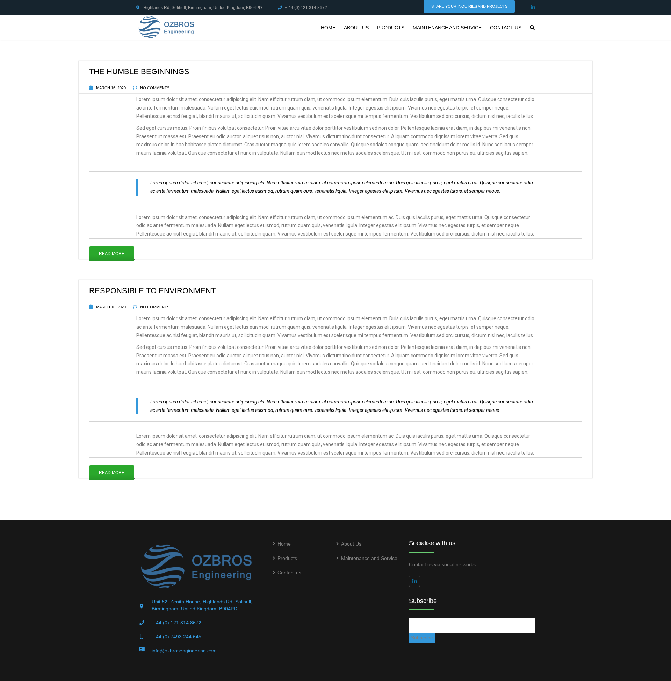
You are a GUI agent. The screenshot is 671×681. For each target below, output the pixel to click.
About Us (356, 27)
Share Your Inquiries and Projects (469, 6)
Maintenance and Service (447, 27)
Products (390, 27)
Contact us (505, 27)
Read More (111, 253)
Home (328, 27)
